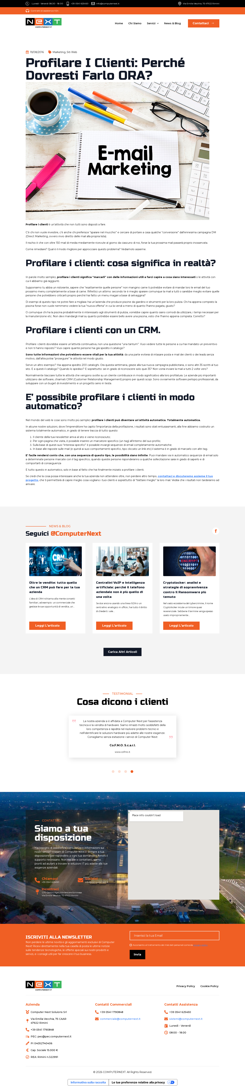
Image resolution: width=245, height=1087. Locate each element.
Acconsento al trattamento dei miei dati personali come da (170, 945)
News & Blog (172, 23)
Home (119, 23)
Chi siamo (135, 23)
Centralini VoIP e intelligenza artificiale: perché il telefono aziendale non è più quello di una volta (120, 590)
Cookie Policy (209, 986)
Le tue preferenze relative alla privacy (138, 1082)
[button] (113, 771)
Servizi (151, 23)
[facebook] (215, 531)
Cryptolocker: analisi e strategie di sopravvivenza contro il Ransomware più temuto (185, 590)
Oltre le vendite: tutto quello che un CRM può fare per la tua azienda (54, 587)
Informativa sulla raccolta (88, 1082)
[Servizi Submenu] (158, 23)
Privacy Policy (185, 986)
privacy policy (200, 945)
